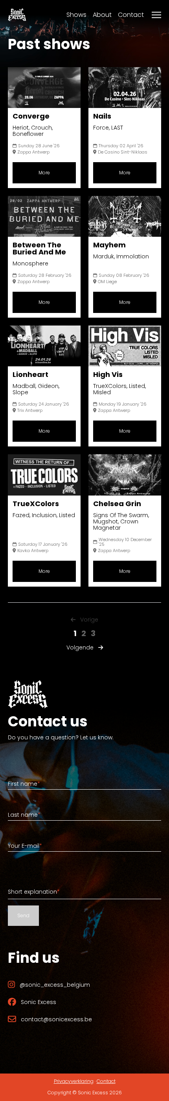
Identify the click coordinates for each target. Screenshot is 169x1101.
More (44, 172)
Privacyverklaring (74, 1081)
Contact (131, 14)
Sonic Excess (38, 1002)
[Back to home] (17, 14)
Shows (76, 14)
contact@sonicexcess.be (56, 1019)
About (102, 14)
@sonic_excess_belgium (55, 985)
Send (23, 915)
